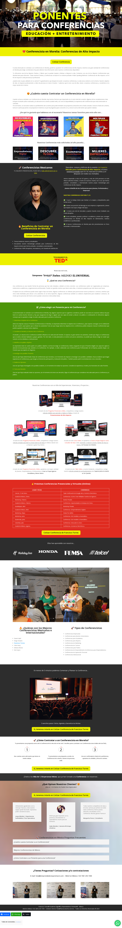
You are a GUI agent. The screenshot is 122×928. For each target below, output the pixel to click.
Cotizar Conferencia (61, 62)
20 (74, 618)
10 (59, 618)
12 (62, 618)
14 (65, 618)
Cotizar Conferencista (35, 235)
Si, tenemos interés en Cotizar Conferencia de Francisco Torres (61, 729)
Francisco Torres (43, 906)
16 (68, 618)
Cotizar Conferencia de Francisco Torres (61, 532)
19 (73, 618)
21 (76, 618)
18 (71, 618)
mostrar (18, 922)
